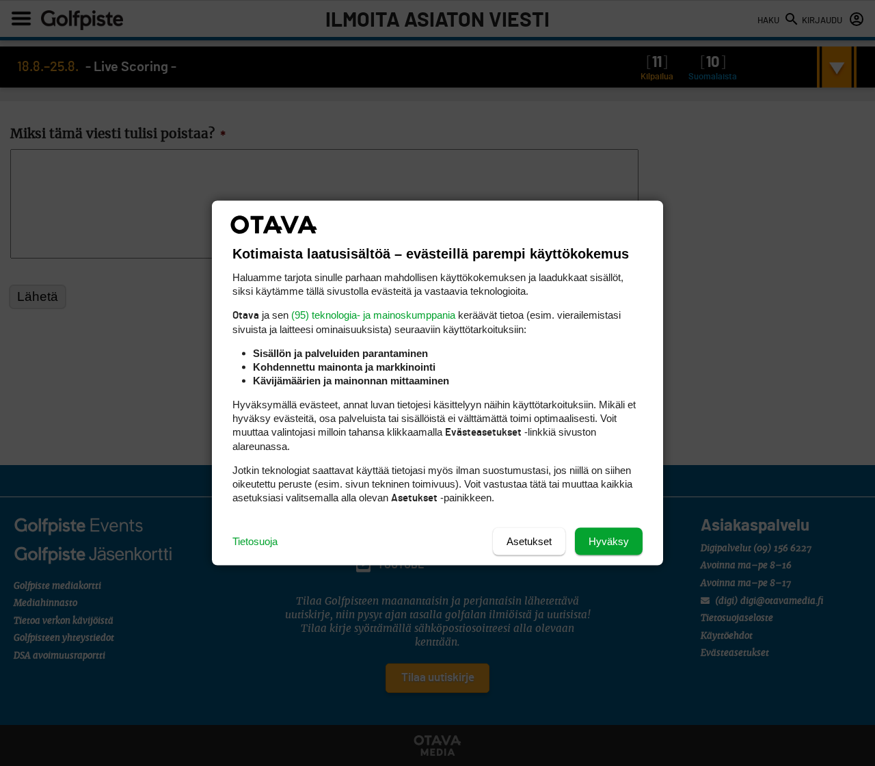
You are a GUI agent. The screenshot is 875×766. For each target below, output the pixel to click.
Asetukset (529, 541)
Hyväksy (609, 541)
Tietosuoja (255, 541)
